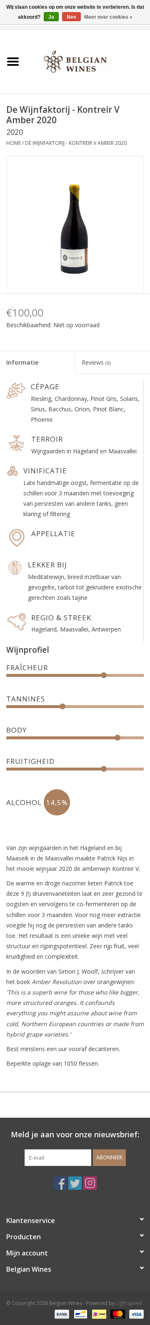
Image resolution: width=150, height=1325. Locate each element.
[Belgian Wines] (88, 61)
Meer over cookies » (108, 17)
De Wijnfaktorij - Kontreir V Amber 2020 (76, 143)
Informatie (22, 362)
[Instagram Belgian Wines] (90, 1183)
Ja (51, 17)
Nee (71, 17)
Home (13, 143)
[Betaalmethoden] (61, 1313)
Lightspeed (129, 1303)
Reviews (96, 362)
